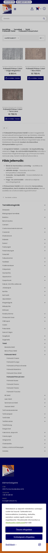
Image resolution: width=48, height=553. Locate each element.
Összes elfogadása (24, 529)
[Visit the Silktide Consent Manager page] (39, 544)
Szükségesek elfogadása (24, 537)
